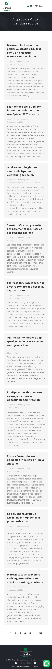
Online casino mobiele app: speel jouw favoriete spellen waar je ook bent (25, 341)
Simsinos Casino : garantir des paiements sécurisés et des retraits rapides (24, 228)
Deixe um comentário (33, 183)
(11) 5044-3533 (36, 6)
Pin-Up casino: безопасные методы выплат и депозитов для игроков (25, 396)
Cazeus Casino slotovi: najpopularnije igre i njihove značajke (26, 459)
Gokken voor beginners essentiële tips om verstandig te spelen (22, 171)
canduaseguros (26, 23)
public (9, 61)
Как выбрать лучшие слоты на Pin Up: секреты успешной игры (24, 517)
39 (40, 633)
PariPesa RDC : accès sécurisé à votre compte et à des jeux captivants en (25, 286)
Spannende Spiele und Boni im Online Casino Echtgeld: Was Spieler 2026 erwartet (24, 110)
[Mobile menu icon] (48, 6)
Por (21, 61)
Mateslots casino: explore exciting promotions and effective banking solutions (25, 578)
